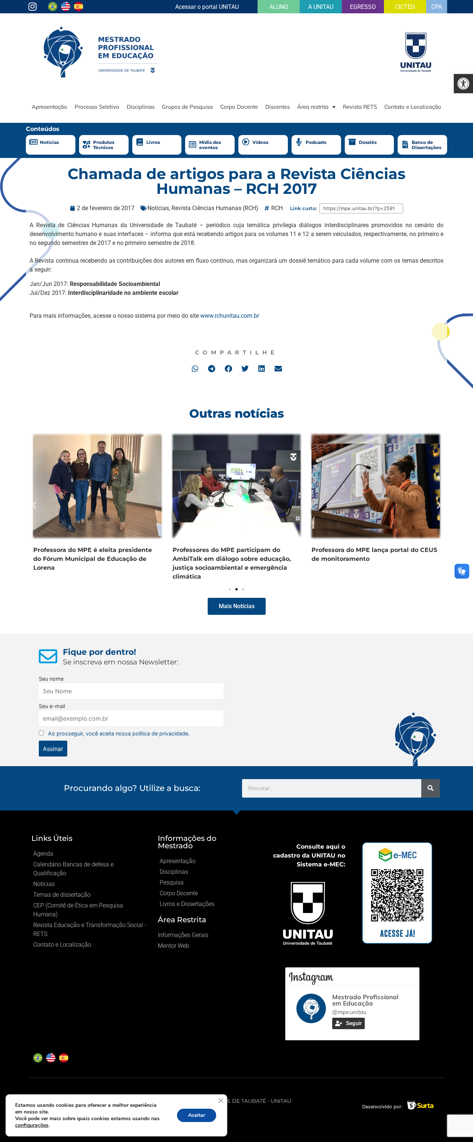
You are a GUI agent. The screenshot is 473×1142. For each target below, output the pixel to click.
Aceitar (196, 1115)
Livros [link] (153, 142)
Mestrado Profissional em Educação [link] (365, 1000)
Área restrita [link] (313, 106)
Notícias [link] (49, 142)
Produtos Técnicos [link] (103, 144)
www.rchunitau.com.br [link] (229, 315)
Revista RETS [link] (360, 106)
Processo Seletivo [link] (97, 106)
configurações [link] (31, 1125)
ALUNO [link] (278, 6)
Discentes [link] (277, 106)
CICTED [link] (405, 6)
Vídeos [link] (260, 142)
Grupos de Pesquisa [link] (187, 106)
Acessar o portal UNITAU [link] (207, 6)
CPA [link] (436, 6)
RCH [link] (277, 208)
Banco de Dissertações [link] (426, 144)
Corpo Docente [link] (239, 106)
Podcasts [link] (316, 142)
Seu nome (51, 679)
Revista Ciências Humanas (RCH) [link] (214, 208)
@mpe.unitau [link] (349, 1011)
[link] (463, 83)
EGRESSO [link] (363, 6)
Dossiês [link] (368, 142)
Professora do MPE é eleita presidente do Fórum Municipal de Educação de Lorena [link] (92, 558)
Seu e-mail (52, 706)
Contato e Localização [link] (412, 106)
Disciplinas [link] (140, 106)
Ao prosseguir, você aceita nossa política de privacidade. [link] (119, 733)
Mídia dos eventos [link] (210, 144)
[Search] (430, 788)
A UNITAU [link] (320, 6)
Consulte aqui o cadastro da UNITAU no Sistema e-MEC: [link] (309, 855)
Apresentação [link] (49, 106)
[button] (195, 368)
